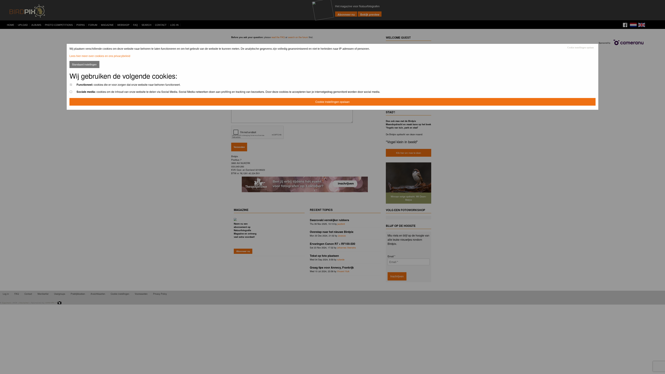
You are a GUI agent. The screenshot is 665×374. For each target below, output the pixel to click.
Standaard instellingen (84, 64)
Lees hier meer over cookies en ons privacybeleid (99, 56)
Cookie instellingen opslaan (580, 48)
